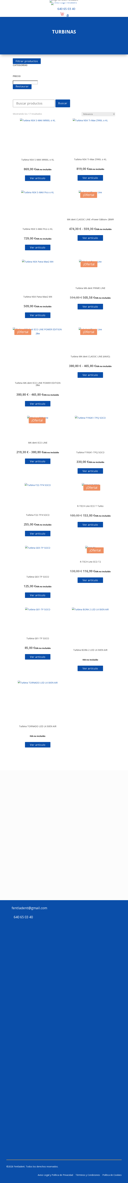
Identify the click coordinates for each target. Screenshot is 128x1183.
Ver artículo (37, 178)
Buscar (62, 103)
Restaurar (22, 86)
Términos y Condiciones (88, 1174)
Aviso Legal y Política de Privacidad (55, 1174)
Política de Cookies (112, 1174)
